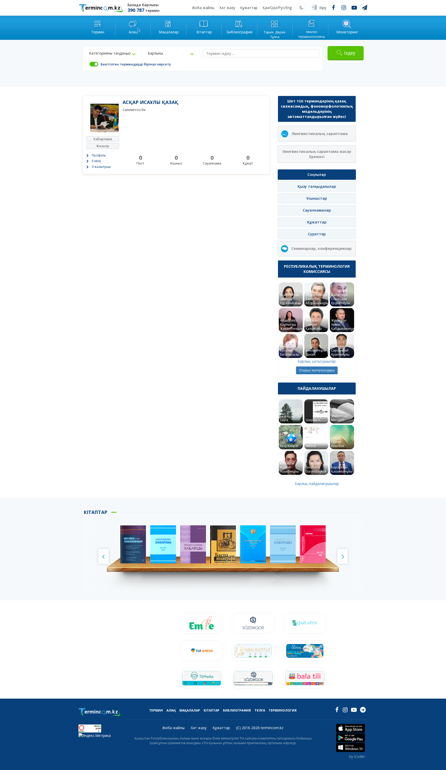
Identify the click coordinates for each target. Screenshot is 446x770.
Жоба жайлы (203, 7)
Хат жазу (227, 7)
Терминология (283, 710)
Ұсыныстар (316, 198)
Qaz (273, 7)
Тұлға (259, 710)
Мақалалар (189, 710)
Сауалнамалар (317, 210)
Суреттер (317, 233)
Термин (156, 710)
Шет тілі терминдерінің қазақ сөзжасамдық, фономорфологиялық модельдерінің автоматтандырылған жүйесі (317, 109)
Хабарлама (102, 139)
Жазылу (102, 146)
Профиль (99, 155)
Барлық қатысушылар (317, 361)
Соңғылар (316, 174)
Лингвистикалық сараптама (319, 133)
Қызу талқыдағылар (317, 186)
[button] (112, 53)
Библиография (237, 710)
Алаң (171, 710)
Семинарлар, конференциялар (321, 248)
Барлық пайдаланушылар (317, 483)
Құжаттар (249, 7)
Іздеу (349, 53)
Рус (281, 7)
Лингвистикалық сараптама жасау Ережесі (316, 154)
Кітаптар (211, 710)
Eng (288, 7)
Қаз (266, 7)
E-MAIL (96, 161)
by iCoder (357, 756)
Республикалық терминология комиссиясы (317, 269)
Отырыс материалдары (317, 370)
